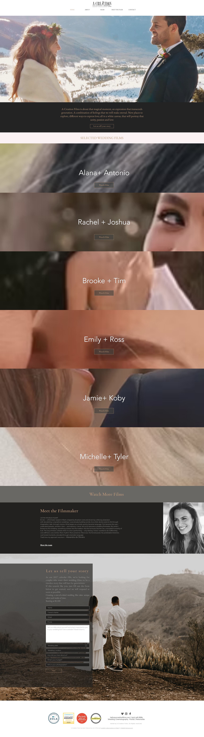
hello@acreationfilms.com (120, 717)
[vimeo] (122, 713)
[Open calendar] (86, 646)
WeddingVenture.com (127, 728)
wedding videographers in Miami (110, 728)
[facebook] (130, 713)
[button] (104, 185)
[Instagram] (126, 713)
